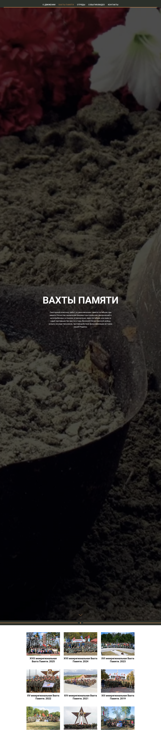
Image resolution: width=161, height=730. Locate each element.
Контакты (113, 5)
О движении (49, 5)
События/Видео (96, 5)
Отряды (81, 5)
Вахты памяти (66, 5)
